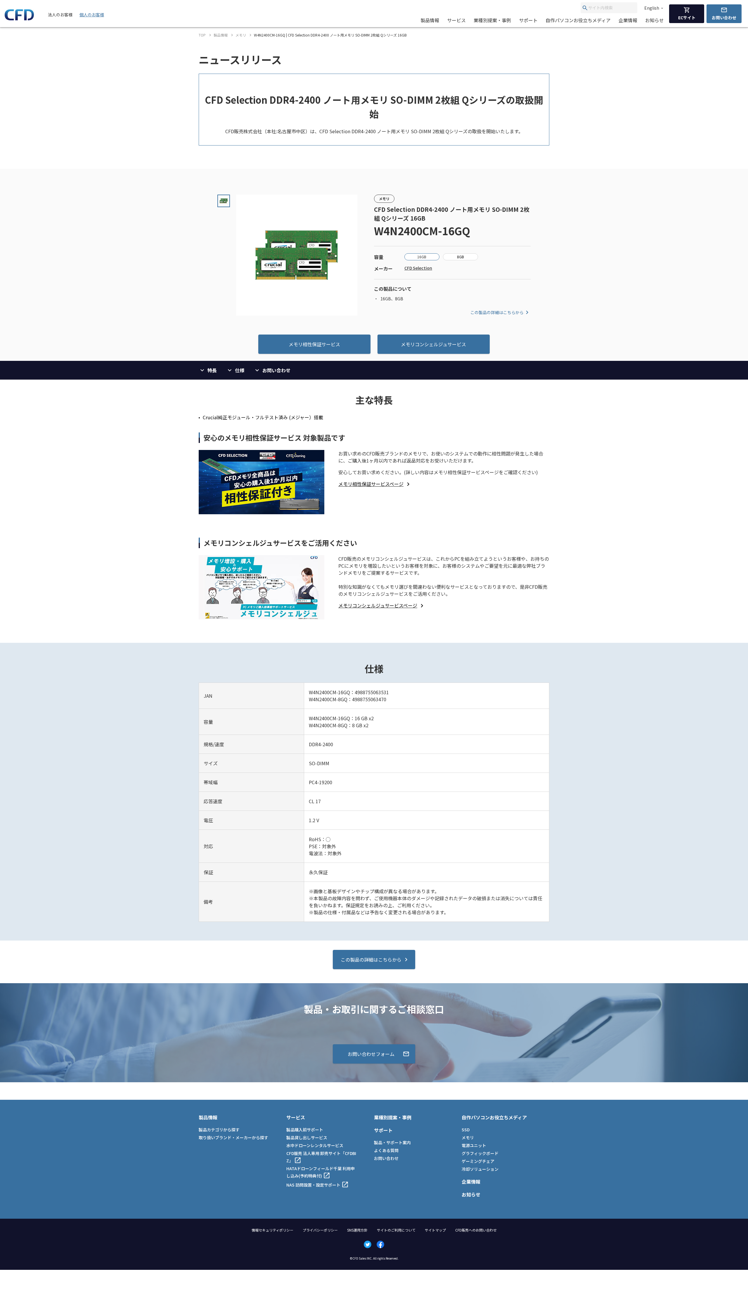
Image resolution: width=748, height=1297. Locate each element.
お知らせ (654, 20)
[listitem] (375, 483)
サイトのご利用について (396, 1229)
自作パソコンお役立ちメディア (578, 20)
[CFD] (19, 19)
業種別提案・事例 (492, 20)
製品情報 (429, 20)
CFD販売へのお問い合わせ (476, 1229)
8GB (460, 256)
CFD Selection (418, 268)
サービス (456, 20)
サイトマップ (435, 1229)
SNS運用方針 (357, 1229)
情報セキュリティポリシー (272, 1229)
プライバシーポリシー (320, 1229)
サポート (528, 20)
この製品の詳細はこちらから (497, 312)
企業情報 (628, 20)
